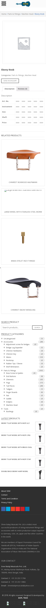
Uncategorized (9, 338)
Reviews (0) (22, 89)
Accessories (8, 342)
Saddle (8, 398)
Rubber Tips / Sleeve (14, 363)
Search (37, 327)
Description (9, 89)
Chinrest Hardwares (14, 351)
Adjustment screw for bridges (18, 344)
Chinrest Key (11, 354)
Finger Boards (11, 392)
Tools (6, 409)
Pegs (8, 383)
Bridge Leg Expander (14, 347)
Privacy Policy (6, 502)
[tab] (10, 88)
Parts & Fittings (14, 14)
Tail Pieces (10, 386)
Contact (4, 495)
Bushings (9, 411)
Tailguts (9, 389)
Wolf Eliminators (12, 367)
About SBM (5, 491)
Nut (7, 395)
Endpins (9, 402)
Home (3, 14)
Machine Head (27, 14)
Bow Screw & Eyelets (14, 373)
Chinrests (9, 379)
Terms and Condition (9, 498)
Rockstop (10, 360)
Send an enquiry (10, 81)
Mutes (8, 357)
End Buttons (11, 376)
